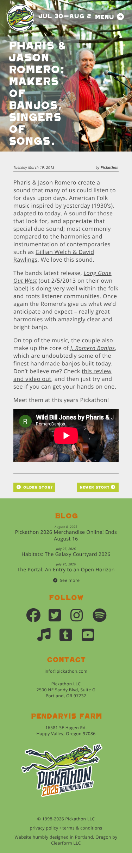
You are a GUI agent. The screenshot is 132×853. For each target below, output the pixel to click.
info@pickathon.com (65, 671)
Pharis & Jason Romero (44, 182)
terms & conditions (82, 828)
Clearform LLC (66, 843)
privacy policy (44, 828)
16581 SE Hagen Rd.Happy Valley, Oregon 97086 (65, 731)
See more (70, 580)
